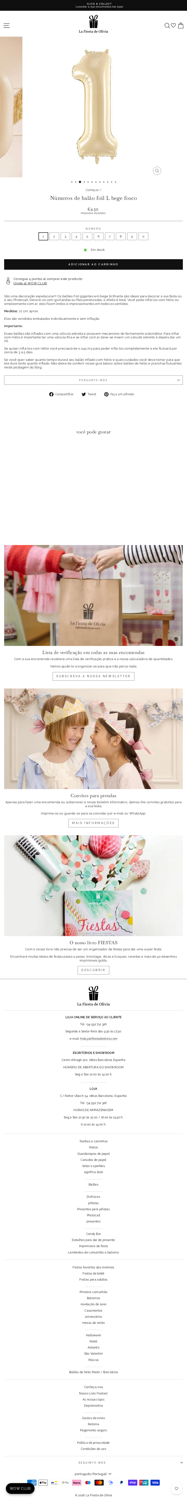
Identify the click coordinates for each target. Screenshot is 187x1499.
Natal (93, 1341)
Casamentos (93, 1310)
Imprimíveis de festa (93, 1246)
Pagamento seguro (93, 1430)
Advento (93, 1347)
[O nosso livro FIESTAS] (93, 885)
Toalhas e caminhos (93, 1141)
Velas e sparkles (93, 1166)
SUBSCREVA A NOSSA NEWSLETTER (93, 676)
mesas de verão (93, 1323)
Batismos (93, 1298)
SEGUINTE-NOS (92, 1462)
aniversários (93, 1316)
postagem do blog (27, 367)
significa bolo (93, 1172)
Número (94, 228)
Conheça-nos (93, 1387)
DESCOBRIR (93, 970)
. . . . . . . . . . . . (93, 1366)
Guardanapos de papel (93, 1154)
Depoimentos (93, 1405)
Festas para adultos (93, 1279)
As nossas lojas (93, 1399)
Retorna (93, 1424)
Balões (93, 1184)
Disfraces (93, 1197)
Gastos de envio (93, 1418)
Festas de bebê (93, 1273)
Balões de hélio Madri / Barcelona (93, 1372)
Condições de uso (93, 1449)
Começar (92, 190)
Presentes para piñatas (93, 1209)
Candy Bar (93, 1234)
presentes (93, 1221)
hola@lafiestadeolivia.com (98, 1038)
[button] (9, 448)
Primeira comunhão (93, 1292)
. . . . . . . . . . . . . (93, 1178)
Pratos (93, 1147)
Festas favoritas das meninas (93, 1267)
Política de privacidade (93, 1443)
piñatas (93, 1203)
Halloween (93, 1335)
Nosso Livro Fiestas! (93, 1393)
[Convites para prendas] (93, 738)
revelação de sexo (93, 1304)
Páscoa (93, 1360)
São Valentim (93, 1353)
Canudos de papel (93, 1160)
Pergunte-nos (93, 380)
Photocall (93, 1215)
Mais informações (93, 823)
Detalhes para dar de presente (93, 1240)
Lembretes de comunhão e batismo (93, 1252)
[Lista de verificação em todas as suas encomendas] (93, 595)
